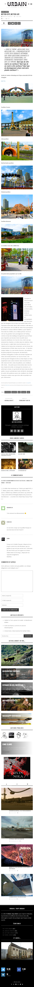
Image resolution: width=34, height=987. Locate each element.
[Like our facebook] (19, 969)
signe (28, 392)
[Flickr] (14, 984)
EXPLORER (5, 693)
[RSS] (22, 984)
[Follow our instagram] (3, 975)
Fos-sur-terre (21, 454)
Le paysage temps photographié (16, 839)
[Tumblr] (18, 984)
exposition (14, 392)
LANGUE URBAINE (9, 931)
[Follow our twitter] (3, 969)
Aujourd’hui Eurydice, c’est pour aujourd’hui (20, 811)
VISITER (4, 677)
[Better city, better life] (17, 37)
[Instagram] (16, 984)
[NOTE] (3, 81)
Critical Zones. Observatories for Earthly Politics (8, 454)
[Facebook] (12, 984)
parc (19, 392)
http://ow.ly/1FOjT (27, 496)
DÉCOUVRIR (6, 708)
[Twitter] (20, 984)
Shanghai (24, 392)
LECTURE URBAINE (9, 933)
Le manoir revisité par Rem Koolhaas (17, 897)
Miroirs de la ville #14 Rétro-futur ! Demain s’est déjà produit (20, 867)
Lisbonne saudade (17, 958)
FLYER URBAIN (8, 928)
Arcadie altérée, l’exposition (8, 470)
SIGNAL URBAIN (5, 11)
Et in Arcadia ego (22, 470)
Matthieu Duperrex (7, 16)
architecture (7, 392)
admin (8, 538)
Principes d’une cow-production (17, 664)
